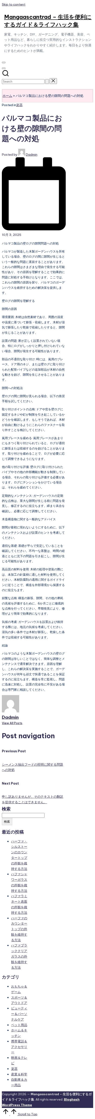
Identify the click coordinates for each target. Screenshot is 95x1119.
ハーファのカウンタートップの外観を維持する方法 (19, 929)
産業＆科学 (19, 1074)
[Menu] (4, 62)
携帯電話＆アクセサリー (19, 1046)
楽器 (19, 105)
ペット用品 (19, 1025)
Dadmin (10, 717)
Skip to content (13, 4)
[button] (47, 81)
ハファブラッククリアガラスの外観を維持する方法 (19, 956)
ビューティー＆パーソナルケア (19, 1013)
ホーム (7, 96)
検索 (6, 809)
